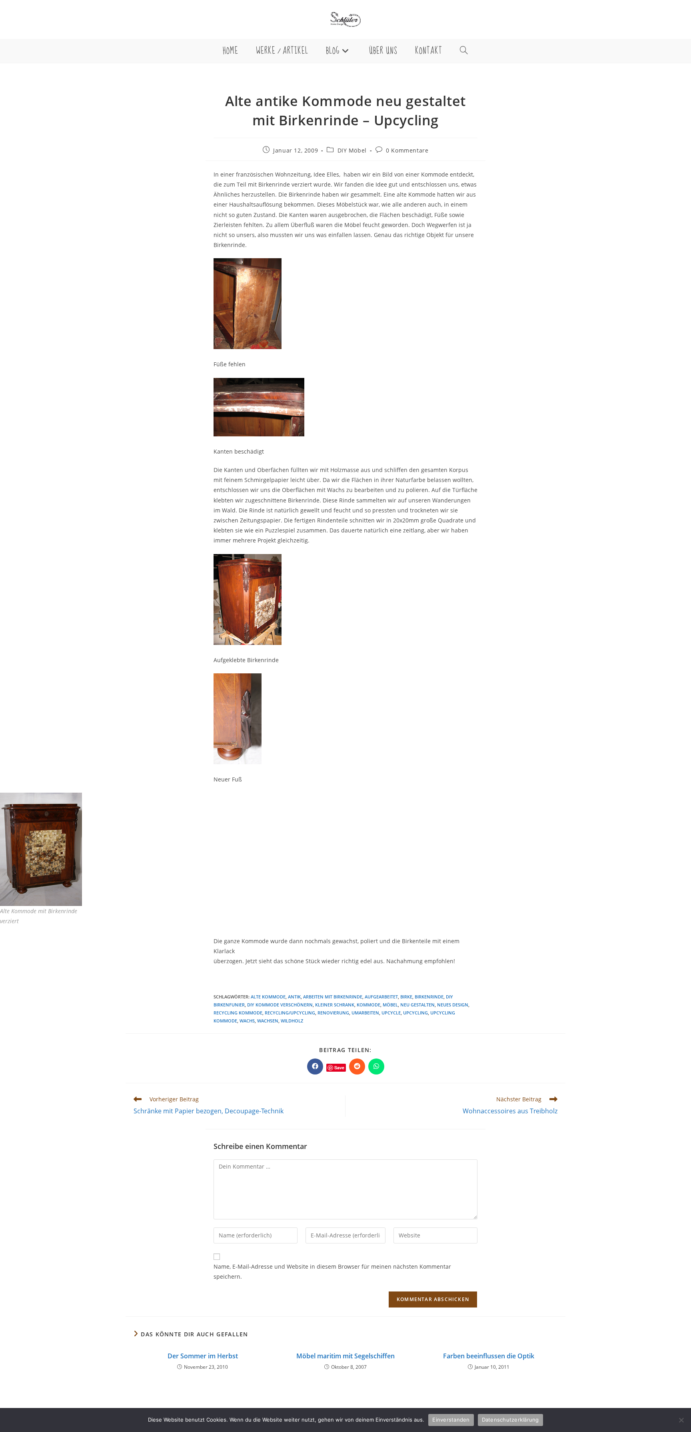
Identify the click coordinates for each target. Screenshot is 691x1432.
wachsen (267, 1021)
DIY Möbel (352, 150)
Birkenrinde (429, 997)
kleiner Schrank (334, 1005)
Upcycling (415, 1013)
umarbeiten (365, 1013)
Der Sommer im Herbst (203, 1356)
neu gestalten (417, 1005)
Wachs (247, 1021)
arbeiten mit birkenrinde (332, 997)
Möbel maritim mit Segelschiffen (345, 1356)
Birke (406, 997)
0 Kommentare (407, 150)
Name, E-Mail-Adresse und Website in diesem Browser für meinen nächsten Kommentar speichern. (332, 1271)
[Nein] (681, 1420)
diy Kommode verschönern (280, 1005)
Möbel (390, 1005)
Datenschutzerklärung (510, 1419)
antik (294, 997)
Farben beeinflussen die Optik (488, 1356)
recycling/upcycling (290, 1013)
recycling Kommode (238, 1013)
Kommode (368, 1005)
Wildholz (292, 1021)
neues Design (452, 1005)
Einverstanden (450, 1419)
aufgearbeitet (381, 997)
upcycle (391, 1013)
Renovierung (333, 1013)
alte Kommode (268, 997)
